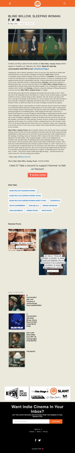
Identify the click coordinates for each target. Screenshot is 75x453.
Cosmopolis (55, 200)
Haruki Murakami (50, 205)
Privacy (45, 431)
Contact (31, 431)
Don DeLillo (34, 205)
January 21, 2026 (22, 247)
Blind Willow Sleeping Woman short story (27, 200)
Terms (39, 431)
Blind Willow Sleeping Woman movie (25, 195)
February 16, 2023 (27, 24)
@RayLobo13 (24, 157)
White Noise (47, 210)
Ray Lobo (14, 24)
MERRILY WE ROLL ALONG (22, 243)
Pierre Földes (32, 210)
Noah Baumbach (16, 210)
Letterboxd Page (40, 69)
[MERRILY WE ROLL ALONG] (22, 240)
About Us (37, 429)
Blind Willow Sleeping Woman (22, 190)
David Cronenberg (17, 205)
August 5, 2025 (53, 271)
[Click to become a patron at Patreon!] (37, 175)
